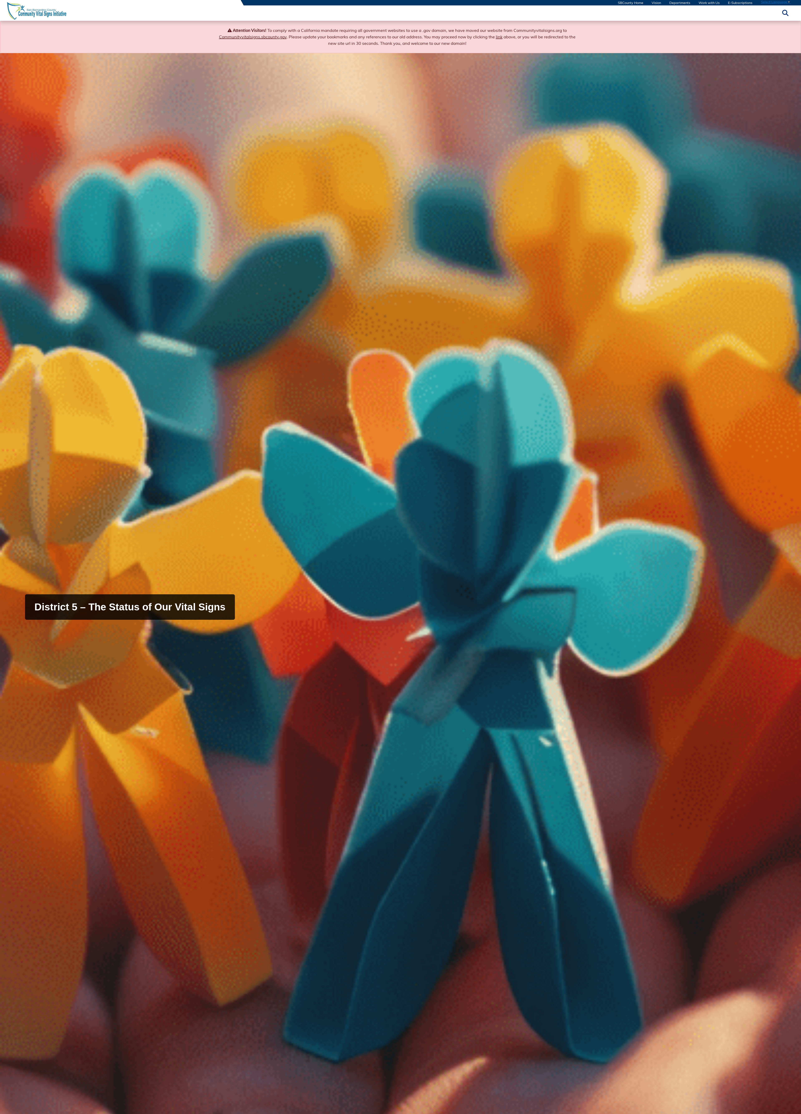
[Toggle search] (785, 13)
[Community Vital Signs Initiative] (37, 13)
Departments (679, 3)
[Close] (791, 30)
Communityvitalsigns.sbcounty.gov (253, 36)
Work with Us (709, 3)
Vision (656, 3)
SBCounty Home (630, 3)
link (499, 36)
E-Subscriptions (740, 3)
